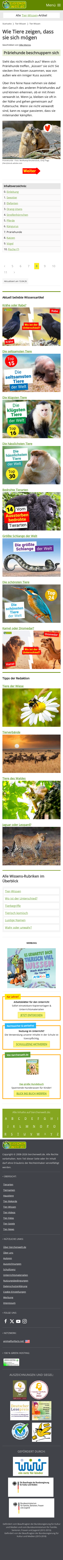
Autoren (7, 1258)
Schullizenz (9, 1269)
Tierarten (8, 1184)
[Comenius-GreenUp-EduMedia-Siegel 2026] (20, 1390)
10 (53, 266)
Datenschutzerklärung (15, 1286)
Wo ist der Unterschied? (21, 898)
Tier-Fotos (8, 1218)
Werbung (8, 1297)
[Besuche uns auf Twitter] (12, 1321)
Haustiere (8, 1195)
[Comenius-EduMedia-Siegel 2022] (39, 1390)
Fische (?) (13, 249)
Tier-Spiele (9, 1223)
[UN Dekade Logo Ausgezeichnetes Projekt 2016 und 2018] (42, 1411)
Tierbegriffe (13, 906)
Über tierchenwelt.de (14, 1247)
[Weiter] (14, 272)
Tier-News (8, 1229)
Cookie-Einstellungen (14, 1291)
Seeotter (12, 197)
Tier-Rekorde (10, 1201)
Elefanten (12, 203)
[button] (53, 5)
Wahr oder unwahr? (18, 927)
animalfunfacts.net (13, 1341)
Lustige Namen (15, 920)
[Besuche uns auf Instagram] (24, 1321)
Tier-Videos (9, 1212)
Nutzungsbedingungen (15, 1280)
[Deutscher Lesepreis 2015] (20, 1411)
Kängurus (12, 226)
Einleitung (13, 192)
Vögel (10, 243)
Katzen (11, 238)
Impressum (9, 1302)
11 (5, 272)
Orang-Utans (14, 209)
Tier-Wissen (30, 15)
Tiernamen (9, 1190)
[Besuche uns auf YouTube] (18, 1321)
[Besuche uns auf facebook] (5, 1321)
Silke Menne (25, 45)
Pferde (11, 220)
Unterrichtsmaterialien (15, 1275)
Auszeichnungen (12, 1263)
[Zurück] (4, 266)
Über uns (8, 1252)
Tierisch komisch (16, 913)
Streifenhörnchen (17, 215)
